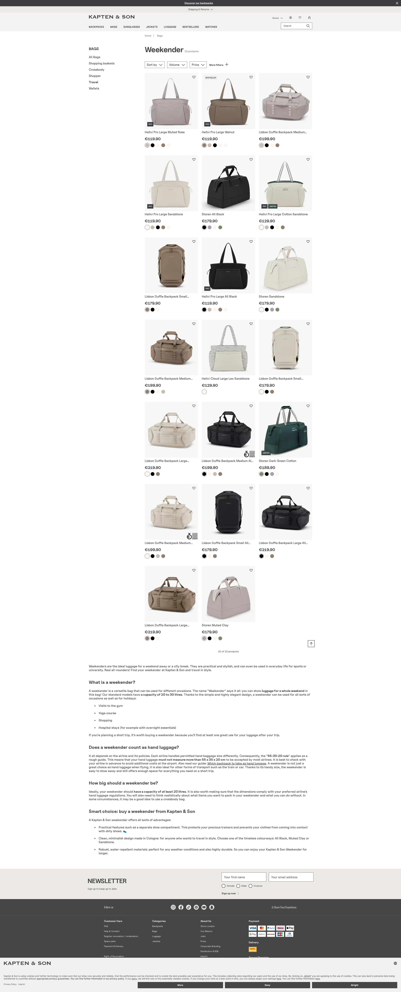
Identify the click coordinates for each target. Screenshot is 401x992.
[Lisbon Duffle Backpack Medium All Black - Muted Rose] (215, 474)
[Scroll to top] (311, 643)
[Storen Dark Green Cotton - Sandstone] (278, 474)
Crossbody (96, 69)
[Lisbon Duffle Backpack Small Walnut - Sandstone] (158, 309)
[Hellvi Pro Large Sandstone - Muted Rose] (153, 227)
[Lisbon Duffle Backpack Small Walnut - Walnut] (147, 309)
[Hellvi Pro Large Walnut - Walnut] (204, 145)
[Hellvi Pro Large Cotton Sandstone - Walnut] (283, 227)
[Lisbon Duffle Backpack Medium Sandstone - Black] (153, 556)
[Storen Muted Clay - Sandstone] (215, 638)
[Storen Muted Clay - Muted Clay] (204, 638)
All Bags (94, 57)
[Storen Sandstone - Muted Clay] (272, 309)
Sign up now (229, 893)
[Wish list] (300, 17)
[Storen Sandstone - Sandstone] (262, 309)
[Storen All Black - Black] (204, 227)
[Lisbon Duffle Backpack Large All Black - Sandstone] (267, 556)
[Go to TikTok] (188, 907)
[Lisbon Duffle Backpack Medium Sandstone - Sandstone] (147, 556)
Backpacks (96, 26)
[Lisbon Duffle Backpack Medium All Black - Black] (204, 474)
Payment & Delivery (113, 946)
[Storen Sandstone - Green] (278, 309)
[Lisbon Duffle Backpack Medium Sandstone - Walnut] (163, 556)
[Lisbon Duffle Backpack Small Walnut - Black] (153, 309)
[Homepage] (112, 17)
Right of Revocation (114, 956)
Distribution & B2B (209, 951)
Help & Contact (111, 931)
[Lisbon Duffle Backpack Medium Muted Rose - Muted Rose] (262, 145)
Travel (93, 82)
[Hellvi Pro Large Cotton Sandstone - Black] (272, 227)
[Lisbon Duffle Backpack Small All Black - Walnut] (215, 556)
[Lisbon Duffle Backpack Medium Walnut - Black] (153, 392)
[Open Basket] (310, 17)
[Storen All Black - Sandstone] (215, 227)
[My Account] (291, 17)
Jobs (203, 936)
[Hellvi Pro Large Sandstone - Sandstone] (147, 227)
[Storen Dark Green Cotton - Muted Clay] (272, 474)
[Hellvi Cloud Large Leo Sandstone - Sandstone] (204, 392)
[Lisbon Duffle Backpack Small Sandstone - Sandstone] (262, 392)
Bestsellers (190, 26)
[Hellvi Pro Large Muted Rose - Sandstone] (158, 145)
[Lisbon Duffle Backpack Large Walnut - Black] (153, 638)
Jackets (152, 26)
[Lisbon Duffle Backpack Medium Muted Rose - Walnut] (278, 145)
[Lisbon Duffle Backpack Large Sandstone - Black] (153, 474)
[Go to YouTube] (204, 907)
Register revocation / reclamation (121, 936)
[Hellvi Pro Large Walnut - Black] (215, 145)
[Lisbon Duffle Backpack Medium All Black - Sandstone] (210, 474)
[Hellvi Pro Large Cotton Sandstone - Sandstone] (262, 227)
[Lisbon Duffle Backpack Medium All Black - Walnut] (220, 474)
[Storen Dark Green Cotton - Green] (262, 474)
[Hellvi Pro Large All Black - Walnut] (220, 309)
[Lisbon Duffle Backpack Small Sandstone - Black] (267, 392)
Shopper (95, 76)
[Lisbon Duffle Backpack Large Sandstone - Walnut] (158, 474)
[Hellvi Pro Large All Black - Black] (204, 309)
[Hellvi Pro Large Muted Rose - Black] (153, 145)
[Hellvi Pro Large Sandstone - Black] (158, 227)
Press (203, 941)
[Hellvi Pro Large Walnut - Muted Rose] (210, 145)
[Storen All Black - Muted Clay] (210, 227)
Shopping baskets (102, 63)
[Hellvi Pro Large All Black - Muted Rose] (210, 309)
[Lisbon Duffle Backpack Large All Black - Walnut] (272, 556)
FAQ (106, 926)
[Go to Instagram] (173, 907)
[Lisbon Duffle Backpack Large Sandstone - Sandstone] (147, 474)
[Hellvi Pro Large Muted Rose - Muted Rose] (147, 145)
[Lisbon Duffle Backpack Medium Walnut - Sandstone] (158, 392)
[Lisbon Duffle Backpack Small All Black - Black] (204, 556)
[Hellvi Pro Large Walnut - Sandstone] (220, 145)
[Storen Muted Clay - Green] (220, 638)
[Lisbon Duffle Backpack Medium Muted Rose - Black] (267, 145)
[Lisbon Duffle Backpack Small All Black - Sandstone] (210, 556)
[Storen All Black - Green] (220, 227)
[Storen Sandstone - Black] (267, 309)
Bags (113, 26)
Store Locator (207, 926)
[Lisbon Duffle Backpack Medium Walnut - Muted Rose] (163, 392)
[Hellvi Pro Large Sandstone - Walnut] (163, 227)
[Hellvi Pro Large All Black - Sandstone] (215, 309)
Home (149, 35)
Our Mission (206, 931)
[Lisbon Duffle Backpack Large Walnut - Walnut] (147, 638)
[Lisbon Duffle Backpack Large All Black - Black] (262, 556)
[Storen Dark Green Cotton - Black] (267, 474)
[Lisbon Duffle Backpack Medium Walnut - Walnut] (147, 392)
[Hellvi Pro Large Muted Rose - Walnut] (163, 145)
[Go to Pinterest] (196, 907)
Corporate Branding (210, 946)
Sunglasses (131, 26)
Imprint (203, 956)
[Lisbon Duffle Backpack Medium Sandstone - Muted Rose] (158, 556)
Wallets (94, 88)
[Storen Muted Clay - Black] (210, 638)
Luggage (170, 26)
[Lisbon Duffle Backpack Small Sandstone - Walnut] (272, 392)
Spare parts (110, 941)
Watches (211, 26)
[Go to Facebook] (181, 907)
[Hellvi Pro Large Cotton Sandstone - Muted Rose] (267, 227)
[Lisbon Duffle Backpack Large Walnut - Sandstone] (158, 638)
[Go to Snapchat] (212, 907)
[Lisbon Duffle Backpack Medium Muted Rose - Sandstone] (272, 145)
